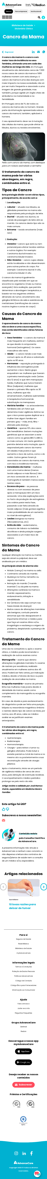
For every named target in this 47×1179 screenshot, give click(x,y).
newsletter (3, 820)
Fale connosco (24, 1004)
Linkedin (33, 52)
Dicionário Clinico (24, 28)
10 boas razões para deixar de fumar (22, 906)
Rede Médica (23, 944)
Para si (8, 11)
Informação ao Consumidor (23, 990)
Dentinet (23, 1027)
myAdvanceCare (23, 953)
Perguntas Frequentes (23, 1013)
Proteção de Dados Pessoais (23, 971)
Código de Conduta (23, 981)
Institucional (36, 11)
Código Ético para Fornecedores (23, 985)
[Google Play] (23, 1062)
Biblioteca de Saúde (22, 25)
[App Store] (23, 1051)
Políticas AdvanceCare (23, 976)
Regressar (9, 52)
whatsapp (43, 52)
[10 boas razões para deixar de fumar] (24, 887)
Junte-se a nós (23, 1008)
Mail (38, 52)
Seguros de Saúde (23, 939)
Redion (23, 1031)
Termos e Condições (23, 967)
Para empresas (21, 11)
